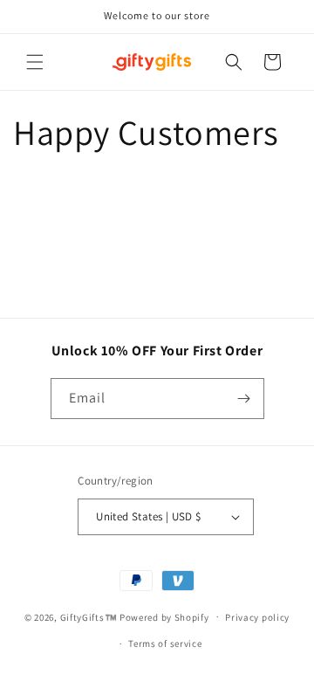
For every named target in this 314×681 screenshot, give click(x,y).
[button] (35, 62)
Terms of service (164, 643)
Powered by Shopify (164, 616)
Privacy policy (257, 617)
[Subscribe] (244, 398)
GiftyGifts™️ (89, 616)
